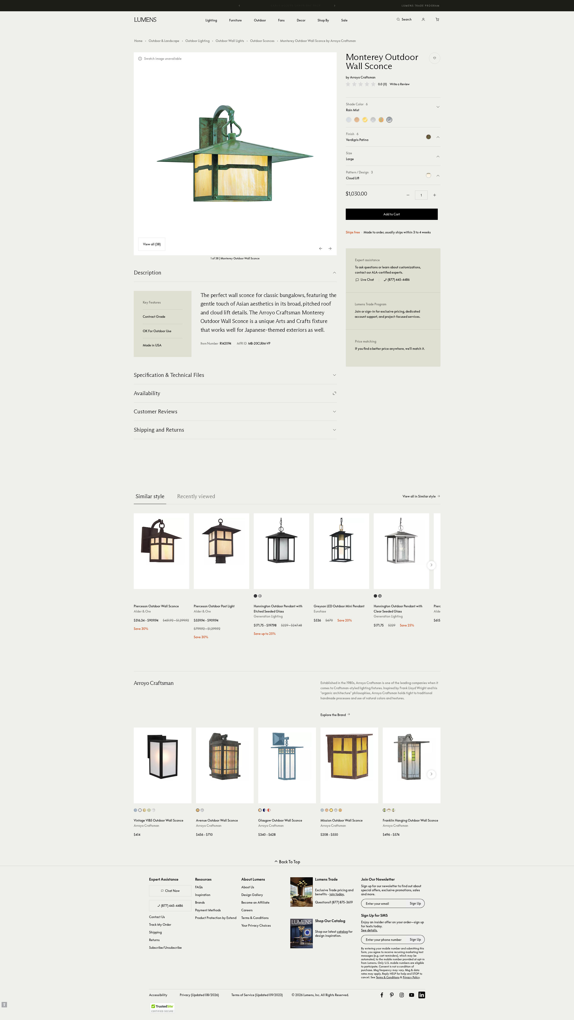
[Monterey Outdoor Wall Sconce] (235, 153)
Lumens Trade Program (421, 5)
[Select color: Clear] (135, 810)
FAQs (199, 887)
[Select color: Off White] (149, 810)
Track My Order (160, 924)
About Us (247, 887)
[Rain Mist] (389, 120)
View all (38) (152, 244)
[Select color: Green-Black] (384, 810)
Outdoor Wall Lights (230, 41)
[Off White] (357, 120)
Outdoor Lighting (197, 41)
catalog (342, 931)
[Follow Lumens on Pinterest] (392, 995)
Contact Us (157, 917)
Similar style (150, 496)
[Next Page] (330, 248)
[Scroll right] (431, 565)
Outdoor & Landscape (164, 41)
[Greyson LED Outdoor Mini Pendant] (341, 541)
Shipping (155, 932)
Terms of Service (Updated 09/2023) (257, 995)
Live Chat (367, 279)
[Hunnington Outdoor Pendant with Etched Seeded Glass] (281, 541)
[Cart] (437, 19)
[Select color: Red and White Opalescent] (269, 810)
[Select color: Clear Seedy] (140, 810)
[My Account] (423, 19)
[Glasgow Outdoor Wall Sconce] (287, 756)
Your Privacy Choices (256, 925)
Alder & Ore (142, 611)
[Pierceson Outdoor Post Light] (221, 541)
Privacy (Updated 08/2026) (199, 995)
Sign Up (415, 903)
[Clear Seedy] (349, 120)
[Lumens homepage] (145, 20)
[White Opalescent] (373, 120)
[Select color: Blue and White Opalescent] (264, 810)
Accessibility (158, 995)
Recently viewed (196, 496)
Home (138, 41)
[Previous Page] (321, 248)
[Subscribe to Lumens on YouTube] (411, 995)
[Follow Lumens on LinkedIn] (421, 995)
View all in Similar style (419, 496)
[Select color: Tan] (331, 810)
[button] (361, 84)
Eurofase (320, 611)
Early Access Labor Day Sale (287, 5)
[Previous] (239, 6)
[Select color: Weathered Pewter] (260, 596)
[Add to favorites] (434, 58)
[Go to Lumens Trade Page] (301, 892)
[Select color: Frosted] (322, 810)
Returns (154, 940)
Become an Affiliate (255, 902)
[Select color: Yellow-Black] (389, 810)
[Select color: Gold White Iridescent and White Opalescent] (260, 810)
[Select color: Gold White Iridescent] (144, 810)
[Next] (334, 6)
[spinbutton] (421, 195)
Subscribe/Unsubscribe (165, 947)
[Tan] (365, 120)
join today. (337, 894)
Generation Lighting (268, 616)
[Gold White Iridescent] (381, 120)
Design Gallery (252, 895)
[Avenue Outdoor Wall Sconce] (225, 756)
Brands (200, 902)
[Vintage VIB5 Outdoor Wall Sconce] (162, 756)
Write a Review (400, 84)
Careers (247, 910)
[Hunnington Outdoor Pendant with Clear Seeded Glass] (401, 541)
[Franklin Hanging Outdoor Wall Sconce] (411, 756)
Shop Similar (164, 584)
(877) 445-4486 (399, 279)
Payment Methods (208, 910)
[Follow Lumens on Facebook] (382, 995)
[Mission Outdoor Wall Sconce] (349, 756)
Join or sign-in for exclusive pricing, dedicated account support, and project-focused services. (387, 313)
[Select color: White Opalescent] (153, 810)
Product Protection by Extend (215, 918)
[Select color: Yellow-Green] (393, 810)
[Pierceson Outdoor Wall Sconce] (161, 541)
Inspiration (202, 895)
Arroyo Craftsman (363, 77)
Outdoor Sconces (262, 41)
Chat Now (172, 891)
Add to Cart (391, 214)
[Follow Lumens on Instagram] (402, 995)
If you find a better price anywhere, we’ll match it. (390, 348)
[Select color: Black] (255, 596)
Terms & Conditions (255, 918)
